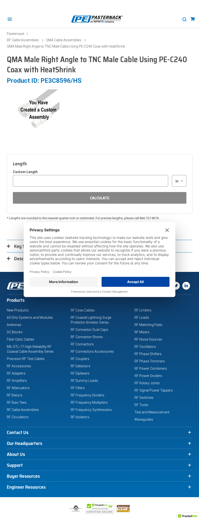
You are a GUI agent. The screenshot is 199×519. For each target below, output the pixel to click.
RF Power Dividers (148, 376)
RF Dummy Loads (84, 381)
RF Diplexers (80, 373)
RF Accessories (19, 366)
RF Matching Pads (148, 325)
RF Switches (143, 398)
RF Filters (78, 388)
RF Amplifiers (17, 381)
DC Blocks (15, 332)
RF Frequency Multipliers (89, 402)
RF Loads (141, 317)
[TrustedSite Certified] (99, 508)
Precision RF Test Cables (26, 359)
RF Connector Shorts (87, 337)
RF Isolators (80, 417)
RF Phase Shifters (148, 354)
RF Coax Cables (83, 310)
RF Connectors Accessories (92, 351)
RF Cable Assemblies (23, 40)
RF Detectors (80, 366)
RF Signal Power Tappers (153, 390)
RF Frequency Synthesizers (91, 410)
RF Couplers (80, 359)
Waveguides (143, 419)
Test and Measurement (151, 412)
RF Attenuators (18, 388)
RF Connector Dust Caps (89, 330)
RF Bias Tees (16, 402)
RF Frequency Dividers (87, 395)
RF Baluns (14, 395)
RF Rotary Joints (147, 383)
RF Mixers (141, 332)
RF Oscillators (145, 347)
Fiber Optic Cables (20, 339)
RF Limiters (142, 310)
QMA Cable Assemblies (63, 40)
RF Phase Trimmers (149, 361)
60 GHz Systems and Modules (30, 317)
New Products (18, 310)
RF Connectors (82, 344)
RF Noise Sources (148, 339)
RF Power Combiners (150, 368)
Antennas (14, 325)
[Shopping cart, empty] (193, 19)
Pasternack (15, 34)
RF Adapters (16, 373)
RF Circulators (18, 417)
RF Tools (141, 405)
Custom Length (25, 172)
